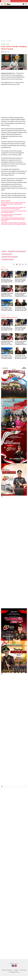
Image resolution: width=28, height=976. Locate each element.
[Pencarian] (26, 4)
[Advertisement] (14, 23)
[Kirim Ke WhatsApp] (26, 264)
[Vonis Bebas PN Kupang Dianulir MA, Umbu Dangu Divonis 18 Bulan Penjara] (7, 288)
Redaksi (16, 970)
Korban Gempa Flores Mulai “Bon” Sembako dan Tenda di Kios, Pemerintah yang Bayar (13, 208)
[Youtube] (15, 965)
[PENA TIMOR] (7, 4)
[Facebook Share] (14, 264)
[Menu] (2, 4)
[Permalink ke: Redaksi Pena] (2, 52)
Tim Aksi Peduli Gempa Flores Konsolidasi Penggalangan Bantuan (11, 215)
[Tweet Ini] (17, 264)
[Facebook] (13, 965)
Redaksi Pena (7, 51)
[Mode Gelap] (23, 4)
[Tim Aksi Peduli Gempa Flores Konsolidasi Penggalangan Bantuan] (21, 288)
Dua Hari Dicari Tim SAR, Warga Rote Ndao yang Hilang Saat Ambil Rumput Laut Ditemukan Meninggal (13, 204)
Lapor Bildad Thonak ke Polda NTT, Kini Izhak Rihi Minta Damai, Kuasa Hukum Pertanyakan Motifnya (13, 223)
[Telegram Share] (23, 264)
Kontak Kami (23, 970)
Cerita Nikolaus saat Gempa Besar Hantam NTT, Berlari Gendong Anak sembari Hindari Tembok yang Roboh (13, 219)
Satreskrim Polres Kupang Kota (10, 256)
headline (4, 251)
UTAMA (7, 44)
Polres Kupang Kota (7, 254)
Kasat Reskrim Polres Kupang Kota (16, 251)
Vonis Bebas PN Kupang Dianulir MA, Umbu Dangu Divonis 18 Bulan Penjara (13, 211)
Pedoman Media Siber (7, 970)
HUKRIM (3, 44)
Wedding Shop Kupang (7, 259)
